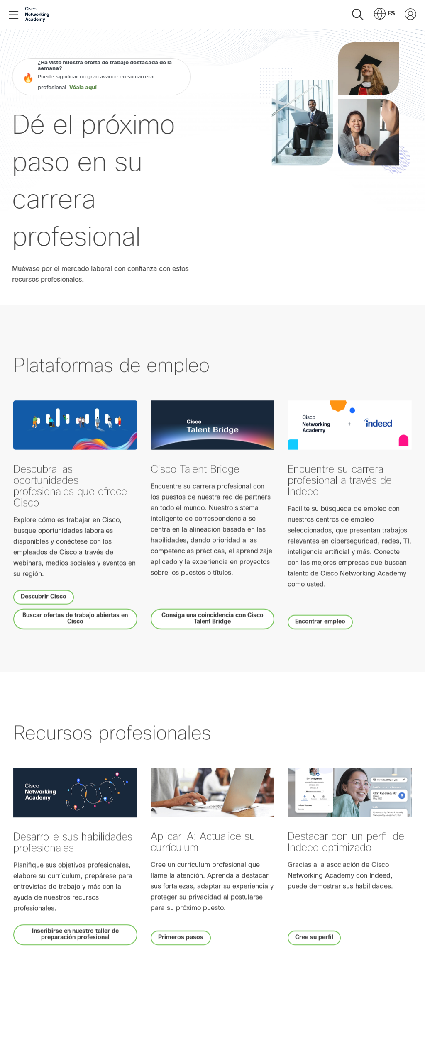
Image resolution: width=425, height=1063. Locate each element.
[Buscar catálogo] (358, 14)
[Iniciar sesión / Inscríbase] (410, 14)
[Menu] (15, 14)
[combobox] (384, 14)
